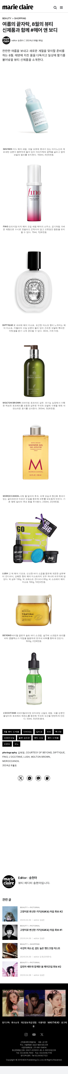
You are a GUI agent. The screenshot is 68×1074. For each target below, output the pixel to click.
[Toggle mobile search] (55, 7)
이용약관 (42, 1022)
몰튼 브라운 (24, 738)
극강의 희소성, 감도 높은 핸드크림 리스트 (40, 948)
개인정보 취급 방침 (29, 1022)
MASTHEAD (53, 1022)
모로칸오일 (9, 738)
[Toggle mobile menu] (61, 7)
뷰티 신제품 (53, 738)
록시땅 (58, 731)
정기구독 (5, 1022)
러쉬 (49, 731)
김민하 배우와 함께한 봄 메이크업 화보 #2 (40, 966)
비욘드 (7, 744)
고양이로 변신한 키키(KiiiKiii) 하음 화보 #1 (41, 929)
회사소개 (15, 1022)
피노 (17, 744)
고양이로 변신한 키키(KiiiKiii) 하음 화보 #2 (41, 911)
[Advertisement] (34, 824)
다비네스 (27, 731)
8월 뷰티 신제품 (11, 731)
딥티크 (39, 731)
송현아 (21, 40)
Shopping (20, 18)
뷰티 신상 (38, 738)
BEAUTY (6, 18)
